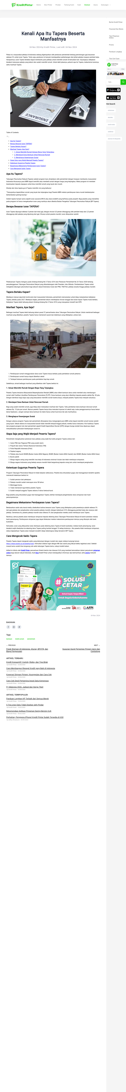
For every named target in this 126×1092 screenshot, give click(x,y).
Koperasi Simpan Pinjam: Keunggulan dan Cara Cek (29, 674)
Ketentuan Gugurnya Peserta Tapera (22, 163)
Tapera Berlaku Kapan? (18, 146)
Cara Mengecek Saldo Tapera (20, 169)
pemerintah (31, 639)
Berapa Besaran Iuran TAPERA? (21, 144)
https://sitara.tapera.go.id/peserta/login (20, 544)
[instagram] (14, 628)
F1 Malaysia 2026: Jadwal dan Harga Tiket (24, 687)
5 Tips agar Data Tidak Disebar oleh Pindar (25, 705)
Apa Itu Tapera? (15, 141)
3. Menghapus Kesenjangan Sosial (26, 157)
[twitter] (19, 628)
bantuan (9, 639)
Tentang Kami (69, 5)
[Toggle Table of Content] (7, 137)
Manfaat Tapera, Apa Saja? (19, 149)
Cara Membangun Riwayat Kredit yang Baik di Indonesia (30, 668)
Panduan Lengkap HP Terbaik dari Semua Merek (27, 698)
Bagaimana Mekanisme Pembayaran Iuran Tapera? (28, 166)
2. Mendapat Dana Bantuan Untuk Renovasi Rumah (32, 155)
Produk (58, 5)
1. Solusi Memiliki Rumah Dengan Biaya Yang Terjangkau (34, 152)
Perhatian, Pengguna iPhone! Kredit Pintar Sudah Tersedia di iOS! (34, 717)
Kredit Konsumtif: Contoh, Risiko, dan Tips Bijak (27, 662)
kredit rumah (19, 639)
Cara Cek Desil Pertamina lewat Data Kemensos (27, 681)
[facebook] (8, 628)
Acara (96, 5)
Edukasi (87, 5)
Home (38, 5)
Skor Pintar (48, 5)
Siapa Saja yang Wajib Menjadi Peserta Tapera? (27, 160)
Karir (79, 5)
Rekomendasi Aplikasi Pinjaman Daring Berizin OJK (28, 711)
